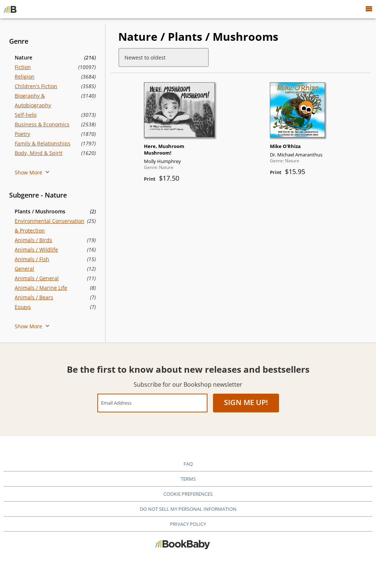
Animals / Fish (32, 259)
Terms (188, 479)
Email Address (116, 403)
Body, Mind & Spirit (38, 152)
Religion (25, 76)
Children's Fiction (36, 86)
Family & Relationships (42, 143)
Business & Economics (42, 124)
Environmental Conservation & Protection (49, 225)
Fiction (23, 67)
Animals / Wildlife (36, 249)
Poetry (22, 133)
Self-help (26, 114)
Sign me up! (246, 402)
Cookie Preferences (188, 494)
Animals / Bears (34, 297)
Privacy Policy (188, 524)
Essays (23, 306)
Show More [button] (29, 172)
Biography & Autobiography (33, 100)
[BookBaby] (10, 9)
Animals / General (37, 278)
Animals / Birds (33, 239)
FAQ (188, 463)
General (24, 268)
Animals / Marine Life (41, 287)
